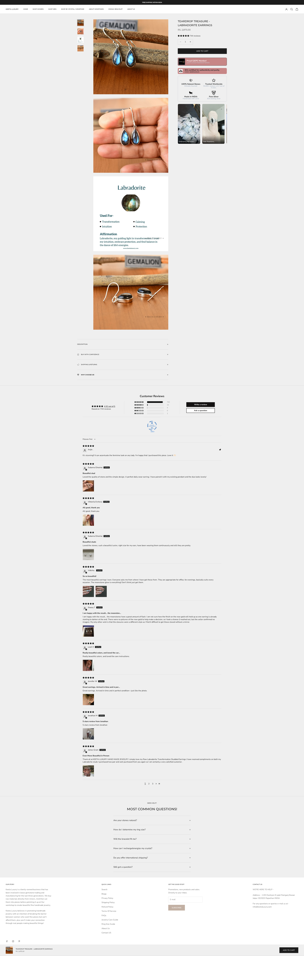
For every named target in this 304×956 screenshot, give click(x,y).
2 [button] (149, 783)
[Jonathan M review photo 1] (88, 734)
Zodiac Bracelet (115, 9)
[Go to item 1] (80, 22)
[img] (88, 446)
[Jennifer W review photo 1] (88, 699)
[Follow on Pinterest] (19, 941)
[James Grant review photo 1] (88, 771)
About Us (106, 928)
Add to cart (202, 51)
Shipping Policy (108, 902)
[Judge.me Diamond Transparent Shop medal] (152, 425)
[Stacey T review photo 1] (88, 631)
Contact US (106, 932)
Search (104, 889)
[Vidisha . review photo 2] (101, 591)
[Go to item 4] (80, 48)
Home (25, 9)
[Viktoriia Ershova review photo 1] (88, 520)
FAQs (104, 915)
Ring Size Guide (108, 924)
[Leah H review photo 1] (88, 665)
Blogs (104, 894)
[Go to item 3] (80, 39)
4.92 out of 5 (109, 406)
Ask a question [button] (200, 410)
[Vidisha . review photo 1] (88, 591)
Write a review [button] (200, 404)
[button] (184, 36)
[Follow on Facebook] (7, 941)
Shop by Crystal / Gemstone (72, 9)
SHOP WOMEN (38, 9)
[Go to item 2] (80, 31)
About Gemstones (96, 9)
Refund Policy (107, 907)
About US (131, 9)
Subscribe (176, 907)
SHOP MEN (52, 9)
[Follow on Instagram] (13, 941)
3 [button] (152, 783)
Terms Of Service (109, 911)
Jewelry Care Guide (110, 919)
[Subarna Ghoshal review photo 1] (88, 486)
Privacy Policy (107, 898)
